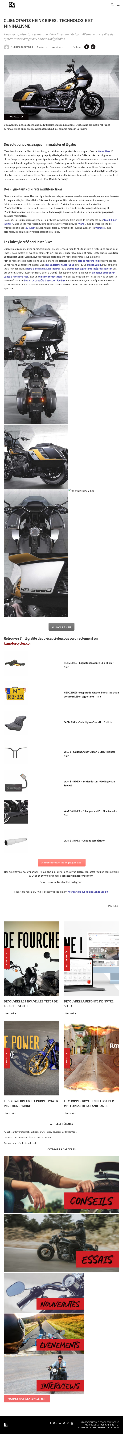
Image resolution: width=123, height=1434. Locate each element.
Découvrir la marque (61, 626)
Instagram (76, 882)
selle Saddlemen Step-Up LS (59, 264)
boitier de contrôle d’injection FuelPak (44, 280)
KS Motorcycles (23, 47)
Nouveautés (16, 117)
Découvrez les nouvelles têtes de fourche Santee (28, 1137)
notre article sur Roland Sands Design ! (88, 891)
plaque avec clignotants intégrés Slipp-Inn (89, 268)
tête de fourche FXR (88, 260)
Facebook (62, 882)
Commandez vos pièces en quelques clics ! (61, 862)
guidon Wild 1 (94, 264)
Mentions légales (108, 1428)
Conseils (7, 958)
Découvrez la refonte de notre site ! (21, 1143)
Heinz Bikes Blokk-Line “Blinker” (43, 268)
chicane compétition (50, 276)
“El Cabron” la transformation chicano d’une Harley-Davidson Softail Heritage (40, 1131)
